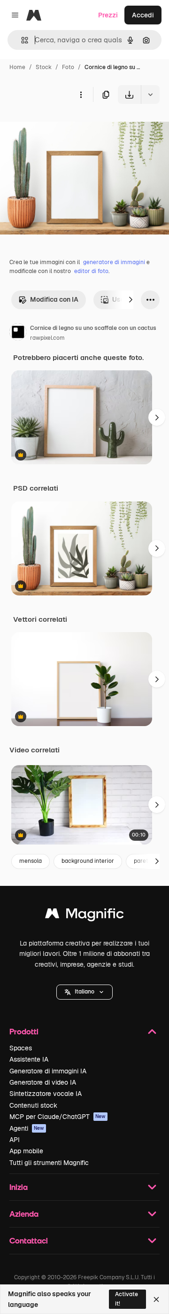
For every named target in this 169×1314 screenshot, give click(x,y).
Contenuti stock (33, 1105)
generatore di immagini (114, 262)
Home (17, 67)
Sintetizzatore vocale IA (45, 1093)
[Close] (156, 1299)
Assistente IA (28, 1059)
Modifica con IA (54, 299)
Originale (62, 125)
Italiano (84, 991)
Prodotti (23, 1031)
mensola (30, 861)
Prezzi (108, 15)
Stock (44, 67)
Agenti (26, 1128)
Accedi (143, 15)
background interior (87, 861)
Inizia (18, 1187)
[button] (84, 992)
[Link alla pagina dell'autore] (17, 333)
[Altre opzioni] (80, 94)
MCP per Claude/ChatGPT (57, 1116)
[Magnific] (84, 915)
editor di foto (91, 271)
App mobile (26, 1151)
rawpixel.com (47, 338)
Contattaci (28, 1240)
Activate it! (126, 1299)
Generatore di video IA (42, 1082)
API (14, 1139)
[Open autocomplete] (21, 40)
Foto (68, 67)
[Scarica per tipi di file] (150, 94)
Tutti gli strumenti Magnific (49, 1162)
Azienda (23, 1214)
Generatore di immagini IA (47, 1071)
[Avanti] (130, 299)
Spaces (20, 1048)
